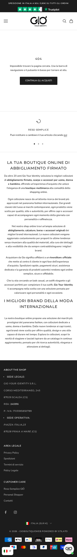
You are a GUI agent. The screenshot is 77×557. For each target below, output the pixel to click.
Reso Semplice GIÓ (14, 489)
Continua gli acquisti (38, 80)
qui (65, 135)
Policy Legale (11, 470)
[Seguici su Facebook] (5, 512)
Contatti (8, 500)
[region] (38, 128)
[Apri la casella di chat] (69, 549)
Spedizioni (9, 458)
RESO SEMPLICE (38, 129)
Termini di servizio (13, 464)
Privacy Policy (11, 452)
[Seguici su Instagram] (15, 512)
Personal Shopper (13, 494)
